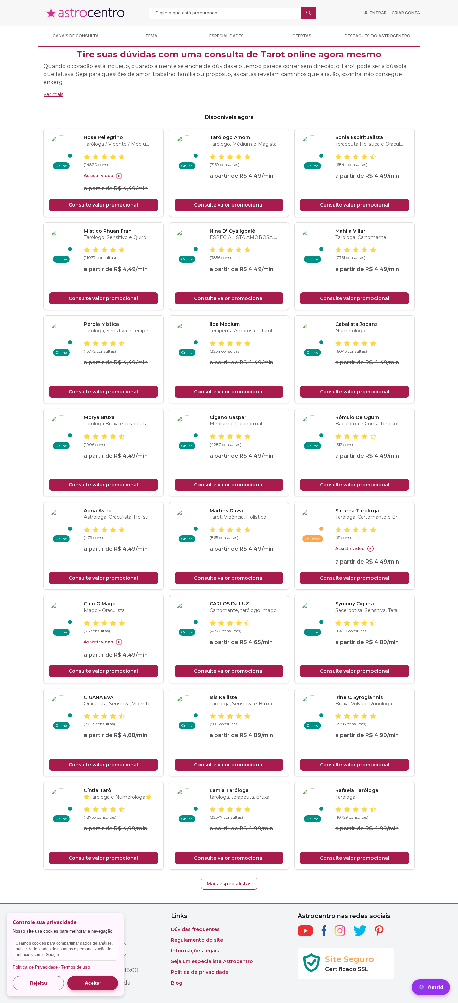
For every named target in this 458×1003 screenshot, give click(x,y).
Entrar (378, 12)
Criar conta (406, 12)
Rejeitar (38, 983)
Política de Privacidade (35, 967)
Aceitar (93, 983)
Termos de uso (75, 967)
